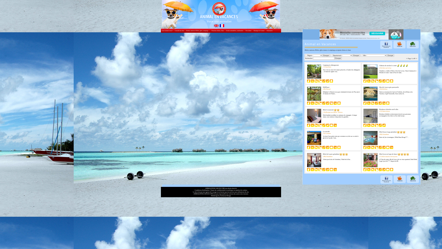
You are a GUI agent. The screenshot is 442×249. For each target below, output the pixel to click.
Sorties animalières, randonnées (234, 30)
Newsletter (248, 30)
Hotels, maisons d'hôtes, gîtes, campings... (197, 30)
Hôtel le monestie (328, 110)
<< (407, 58)
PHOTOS (413, 46)
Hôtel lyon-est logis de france (388, 154)
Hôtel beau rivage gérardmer (388, 132)
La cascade (326, 131)
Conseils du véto (179, 30)
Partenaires (270, 30)
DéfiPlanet (326, 87)
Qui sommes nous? (167, 30)
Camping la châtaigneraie (331, 65)
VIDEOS (399, 46)
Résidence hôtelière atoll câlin (388, 109)
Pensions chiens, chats (218, 30)
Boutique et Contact (259, 30)
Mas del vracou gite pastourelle (389, 87)
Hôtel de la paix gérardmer (331, 154)
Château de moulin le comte (388, 65)
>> (416, 58)
